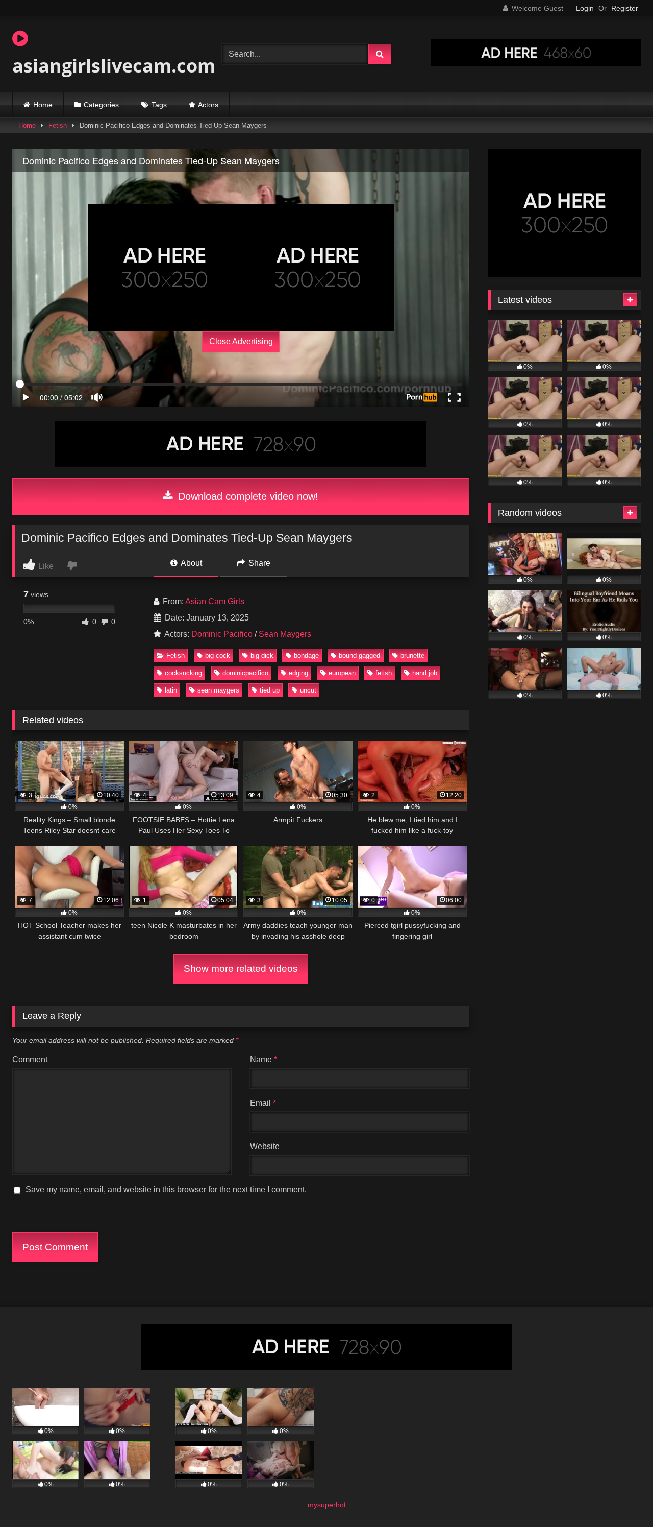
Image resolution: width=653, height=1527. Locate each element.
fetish (383, 673)
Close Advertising (241, 341)
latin (171, 690)
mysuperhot (327, 1504)
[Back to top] (621, 1497)
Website (265, 1146)
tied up (270, 690)
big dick (261, 655)
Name (263, 1059)
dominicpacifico (245, 673)
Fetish (57, 125)
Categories (101, 105)
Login (585, 8)
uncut (308, 690)
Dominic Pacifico (222, 634)
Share (258, 563)
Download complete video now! (246, 496)
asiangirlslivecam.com (113, 65)
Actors (208, 105)
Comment (29, 1059)
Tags (159, 105)
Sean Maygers (285, 634)
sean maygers (218, 690)
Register (624, 8)
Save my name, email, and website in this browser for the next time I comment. (166, 1189)
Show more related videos (241, 968)
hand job (424, 673)
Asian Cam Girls (214, 601)
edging (298, 673)
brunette (412, 655)
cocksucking (183, 673)
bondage (306, 655)
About (190, 563)
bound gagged (359, 655)
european (342, 673)
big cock (217, 655)
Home (43, 105)
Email (263, 1103)
